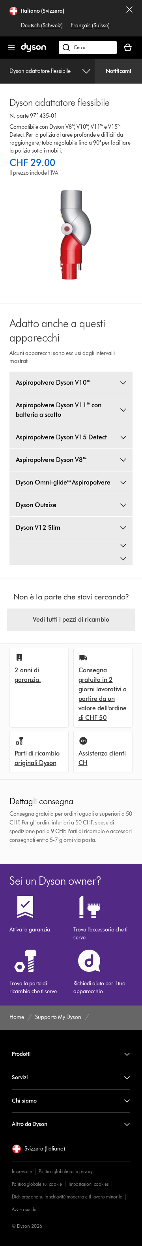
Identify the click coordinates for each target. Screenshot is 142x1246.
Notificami (118, 71)
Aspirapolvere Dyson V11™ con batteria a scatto (58, 409)
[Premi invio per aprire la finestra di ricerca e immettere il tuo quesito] (88, 47)
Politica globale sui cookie (37, 1184)
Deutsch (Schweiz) (42, 25)
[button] (38, 1149)
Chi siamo (24, 1100)
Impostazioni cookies (88, 1184)
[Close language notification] (129, 18)
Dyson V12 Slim (38, 527)
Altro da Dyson (29, 1124)
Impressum (22, 1171)
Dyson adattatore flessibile (40, 71)
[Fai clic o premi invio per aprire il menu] (11, 47)
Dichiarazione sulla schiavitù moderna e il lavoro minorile (67, 1197)
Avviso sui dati (25, 1209)
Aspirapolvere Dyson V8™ (51, 460)
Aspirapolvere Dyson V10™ (53, 382)
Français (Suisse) (90, 25)
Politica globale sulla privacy (66, 1171)
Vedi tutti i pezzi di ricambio (71, 619)
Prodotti (21, 1054)
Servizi (20, 1077)
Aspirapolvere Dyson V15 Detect (61, 437)
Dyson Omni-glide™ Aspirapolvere (63, 482)
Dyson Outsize (36, 505)
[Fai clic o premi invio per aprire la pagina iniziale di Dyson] (33, 50)
